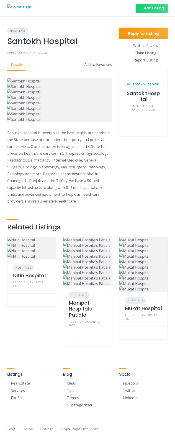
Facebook (131, 383)
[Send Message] (126, 129)
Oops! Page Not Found (80, 428)
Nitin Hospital (29, 275)
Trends (73, 397)
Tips (70, 390)
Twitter (129, 390)
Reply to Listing (143, 33)
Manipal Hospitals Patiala (80, 309)
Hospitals (18, 30)
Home (28, 428)
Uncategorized (79, 405)
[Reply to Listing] (14, 300)
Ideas (71, 383)
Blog (11, 428)
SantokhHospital (143, 96)
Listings (47, 428)
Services (18, 390)
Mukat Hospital (143, 308)
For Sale (18, 397)
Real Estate (20, 383)
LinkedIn (130, 397)
